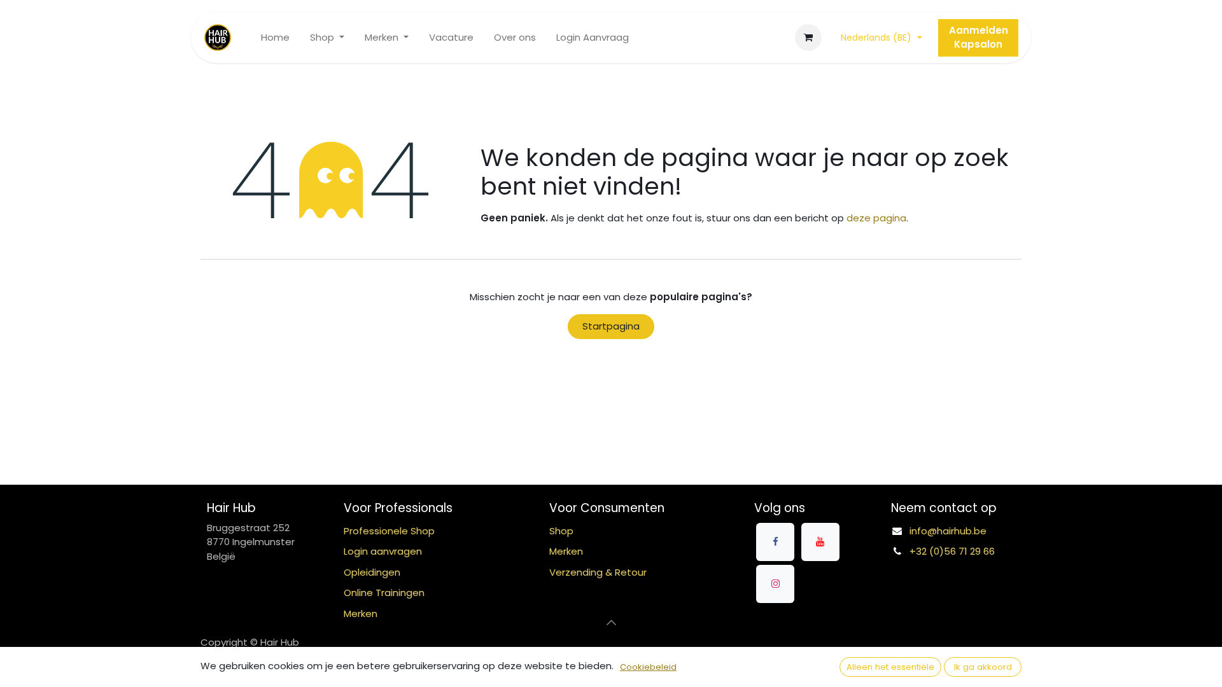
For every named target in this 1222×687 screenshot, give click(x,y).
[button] (611, 622)
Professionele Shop (389, 531)
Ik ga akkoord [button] (983, 667)
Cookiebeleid (648, 667)
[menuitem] (275, 37)
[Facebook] (775, 542)
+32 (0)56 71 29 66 (952, 551)
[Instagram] (775, 584)
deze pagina (876, 218)
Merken (566, 551)
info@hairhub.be (948, 531)
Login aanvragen (383, 551)
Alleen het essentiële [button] (890, 667)
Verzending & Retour (598, 572)
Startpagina (611, 326)
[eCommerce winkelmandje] (808, 37)
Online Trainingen (384, 592)
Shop (561, 531)
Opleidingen (372, 572)
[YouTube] (820, 542)
